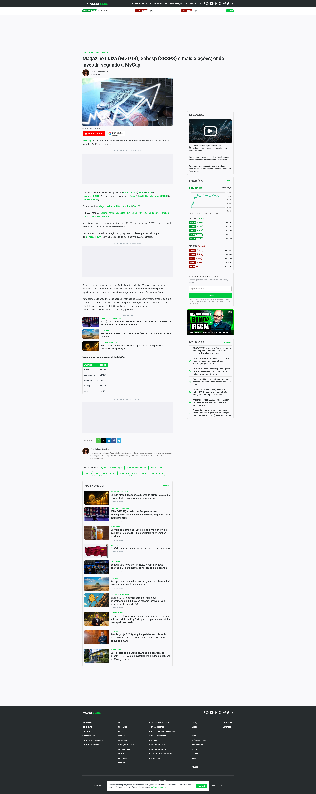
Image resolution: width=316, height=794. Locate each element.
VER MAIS (228, 181)
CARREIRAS (122, 758)
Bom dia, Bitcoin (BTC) (120, 594)
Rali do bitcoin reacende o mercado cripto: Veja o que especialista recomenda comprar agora (132, 347)
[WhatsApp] (220, 3)
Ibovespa (87, 473)
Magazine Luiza (109, 473)
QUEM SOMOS (87, 723)
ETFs (193, 762)
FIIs (193, 731)
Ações (103, 467)
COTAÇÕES (196, 723)
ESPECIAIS (122, 762)
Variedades (115, 527)
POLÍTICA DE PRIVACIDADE (92, 740)
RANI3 (136, 206)
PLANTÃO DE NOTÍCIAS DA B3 (160, 754)
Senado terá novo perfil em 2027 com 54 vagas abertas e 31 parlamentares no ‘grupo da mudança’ (139, 566)
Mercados (124, 473)
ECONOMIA (122, 736)
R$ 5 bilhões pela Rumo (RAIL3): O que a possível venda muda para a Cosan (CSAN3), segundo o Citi (210, 361)
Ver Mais (167, 486)
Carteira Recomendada (95, 53)
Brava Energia (116, 467)
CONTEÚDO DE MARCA (157, 749)
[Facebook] (204, 3)
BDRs (194, 736)
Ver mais (228, 342)
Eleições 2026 (116, 561)
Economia (105, 330)
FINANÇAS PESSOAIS (126, 745)
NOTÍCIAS (122, 723)
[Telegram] (224, 3)
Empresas (114, 631)
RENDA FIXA (122, 740)
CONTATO (86, 731)
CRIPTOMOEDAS (198, 745)
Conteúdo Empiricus (109, 342)
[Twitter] (232, 3)
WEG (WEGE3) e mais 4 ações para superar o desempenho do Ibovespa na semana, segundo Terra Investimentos (136, 323)
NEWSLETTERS (154, 758)
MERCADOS (122, 727)
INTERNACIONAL (124, 749)
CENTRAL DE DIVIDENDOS (158, 736)
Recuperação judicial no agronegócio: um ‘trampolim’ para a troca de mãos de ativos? (136, 335)
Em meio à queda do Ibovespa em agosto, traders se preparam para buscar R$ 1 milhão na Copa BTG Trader (211, 371)
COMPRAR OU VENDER (157, 745)
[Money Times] (98, 4)
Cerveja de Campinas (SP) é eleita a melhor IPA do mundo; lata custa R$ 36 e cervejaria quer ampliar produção (210, 392)
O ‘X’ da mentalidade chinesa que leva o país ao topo (140, 548)
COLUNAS (153, 740)
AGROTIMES (227, 727)
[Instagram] (207, 3)
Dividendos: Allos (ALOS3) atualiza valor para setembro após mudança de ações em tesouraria (210, 402)
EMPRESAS (122, 731)
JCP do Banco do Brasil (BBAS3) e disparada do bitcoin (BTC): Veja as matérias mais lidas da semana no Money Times (140, 656)
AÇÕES (194, 727)
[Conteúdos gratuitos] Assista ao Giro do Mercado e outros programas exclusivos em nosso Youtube (208, 148)
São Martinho (158, 473)
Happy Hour (115, 545)
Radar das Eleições (174, 4)
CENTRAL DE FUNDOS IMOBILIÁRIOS (162, 731)
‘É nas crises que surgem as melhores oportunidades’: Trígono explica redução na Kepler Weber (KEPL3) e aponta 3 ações (211, 413)
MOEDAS (195, 749)
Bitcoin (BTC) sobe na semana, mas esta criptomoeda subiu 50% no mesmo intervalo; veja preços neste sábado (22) (138, 601)
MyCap (135, 473)
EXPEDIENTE (87, 727)
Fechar (201, 786)
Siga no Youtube (95, 134)
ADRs (194, 758)
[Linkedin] (216, 3)
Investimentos (117, 613)
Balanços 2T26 (193, 4)
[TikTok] (228, 712)
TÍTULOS (195, 767)
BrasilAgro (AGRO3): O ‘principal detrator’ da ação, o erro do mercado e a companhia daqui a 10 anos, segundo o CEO (140, 637)
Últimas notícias (139, 4)
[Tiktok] (228, 3)
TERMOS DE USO (88, 736)
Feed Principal (155, 467)
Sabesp (145, 473)
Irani (129, 206)
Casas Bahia (156, 4)
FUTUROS (195, 754)
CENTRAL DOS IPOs (156, 727)
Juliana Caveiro (101, 71)
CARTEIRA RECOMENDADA (159, 723)
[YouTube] (212, 3)
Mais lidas (196, 342)
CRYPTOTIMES (228, 723)
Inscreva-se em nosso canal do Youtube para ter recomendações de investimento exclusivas (210, 158)
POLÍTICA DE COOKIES (90, 745)
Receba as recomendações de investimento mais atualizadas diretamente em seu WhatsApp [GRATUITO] (210, 169)
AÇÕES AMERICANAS (199, 740)
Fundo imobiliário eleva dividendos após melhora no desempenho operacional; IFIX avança (211, 381)
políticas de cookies (158, 787)
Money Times (116, 650)
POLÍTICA (122, 754)
